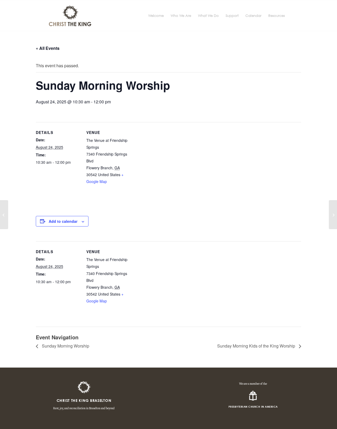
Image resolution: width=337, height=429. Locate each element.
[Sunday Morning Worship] (4, 214)
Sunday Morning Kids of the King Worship (256, 346)
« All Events (48, 48)
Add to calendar (63, 221)
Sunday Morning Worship (65, 346)
